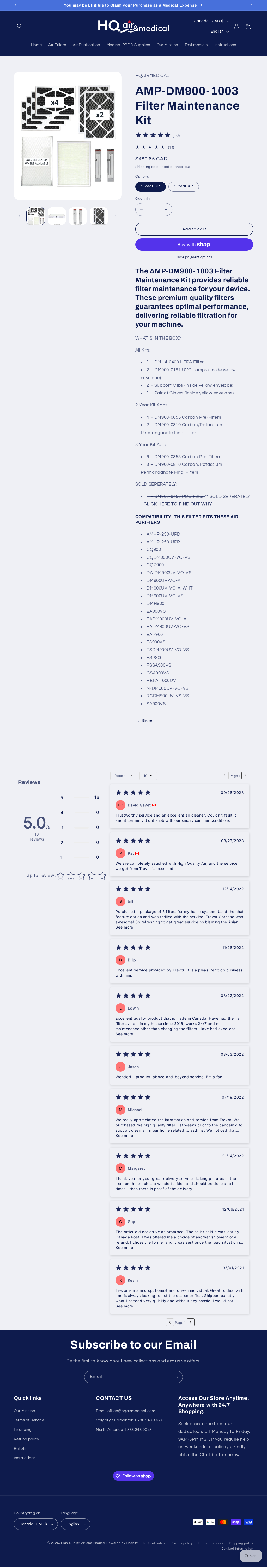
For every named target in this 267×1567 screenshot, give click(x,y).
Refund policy (26, 1439)
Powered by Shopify (122, 1542)
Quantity (142, 198)
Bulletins (22, 1449)
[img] (153, 136)
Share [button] (147, 721)
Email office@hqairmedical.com (125, 1411)
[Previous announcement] (15, 5)
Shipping (142, 167)
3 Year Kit (183, 186)
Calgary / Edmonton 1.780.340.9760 (129, 1420)
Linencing (23, 1430)
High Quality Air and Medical (83, 1542)
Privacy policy (181, 1543)
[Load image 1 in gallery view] (36, 216)
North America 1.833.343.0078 (124, 1430)
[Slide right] (116, 216)
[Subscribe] (177, 1377)
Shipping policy (241, 1543)
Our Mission (24, 1411)
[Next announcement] (251, 5)
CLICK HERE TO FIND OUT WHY (178, 504)
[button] (20, 26)
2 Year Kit (150, 186)
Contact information (237, 1548)
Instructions (25, 1458)
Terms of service (211, 1543)
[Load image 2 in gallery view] (57, 216)
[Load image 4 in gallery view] (99, 216)
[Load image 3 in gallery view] (78, 216)
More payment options (194, 257)
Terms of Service (29, 1420)
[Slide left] (19, 216)
